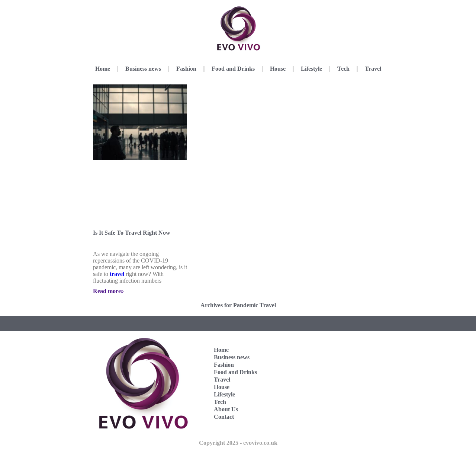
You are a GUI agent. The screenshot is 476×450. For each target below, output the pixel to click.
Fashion (186, 68)
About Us (226, 409)
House (278, 68)
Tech (343, 68)
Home (102, 68)
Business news (143, 68)
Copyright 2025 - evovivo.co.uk (238, 443)
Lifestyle (311, 68)
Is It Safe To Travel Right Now (131, 232)
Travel (373, 68)
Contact (224, 417)
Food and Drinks (233, 68)
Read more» (108, 291)
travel (117, 274)
